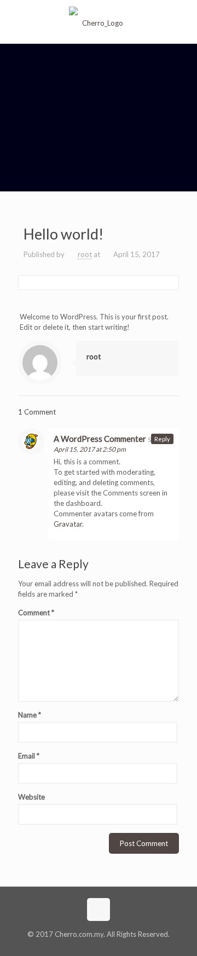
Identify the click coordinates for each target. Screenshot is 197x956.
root (85, 254)
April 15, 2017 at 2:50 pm (90, 449)
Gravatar (68, 524)
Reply (162, 438)
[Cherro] (98, 21)
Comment (36, 612)
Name (29, 714)
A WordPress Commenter (100, 439)
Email (28, 755)
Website (31, 796)
